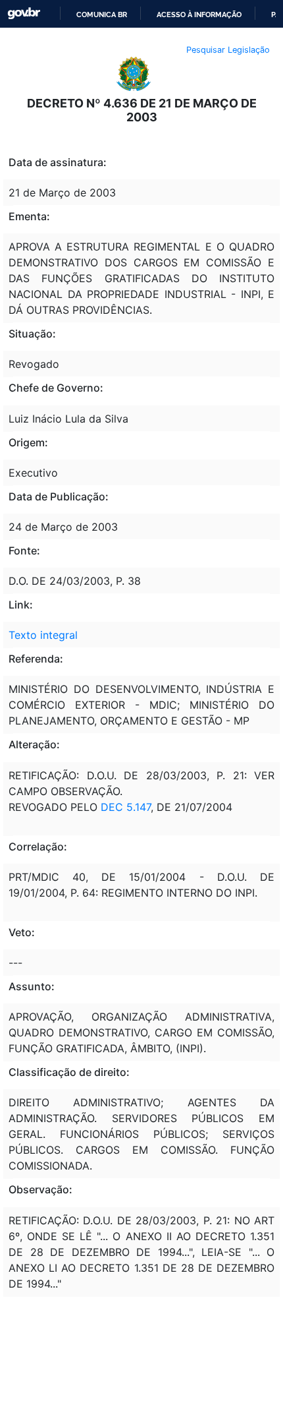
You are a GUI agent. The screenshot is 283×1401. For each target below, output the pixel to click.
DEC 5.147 (126, 807)
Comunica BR (101, 14)
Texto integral (43, 634)
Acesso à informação (199, 14)
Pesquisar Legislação (228, 50)
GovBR (23, 13)
